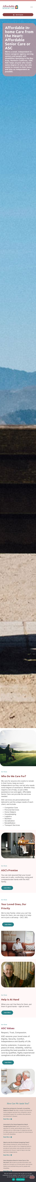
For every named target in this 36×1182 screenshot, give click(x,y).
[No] (32, 1177)
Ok (13, 1179)
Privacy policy (20, 1179)
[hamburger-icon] (31, 7)
